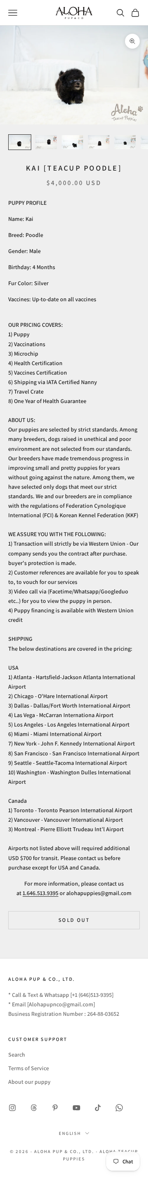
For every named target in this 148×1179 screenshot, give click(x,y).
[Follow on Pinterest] (55, 1108)
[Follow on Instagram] (12, 1108)
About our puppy (29, 1081)
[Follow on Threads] (34, 1108)
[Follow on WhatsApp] (119, 1108)
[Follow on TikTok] (98, 1108)
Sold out (74, 920)
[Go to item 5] (124, 142)
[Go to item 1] (19, 142)
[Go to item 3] (72, 142)
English (70, 1133)
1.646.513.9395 (40, 893)
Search (16, 1054)
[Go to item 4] (98, 142)
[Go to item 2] (46, 142)
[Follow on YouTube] (76, 1108)
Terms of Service (28, 1068)
